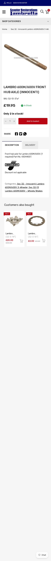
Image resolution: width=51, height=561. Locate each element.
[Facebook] (16, 134)
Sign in (16, 3)
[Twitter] (20, 134)
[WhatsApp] (25, 134)
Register (23, 3)
